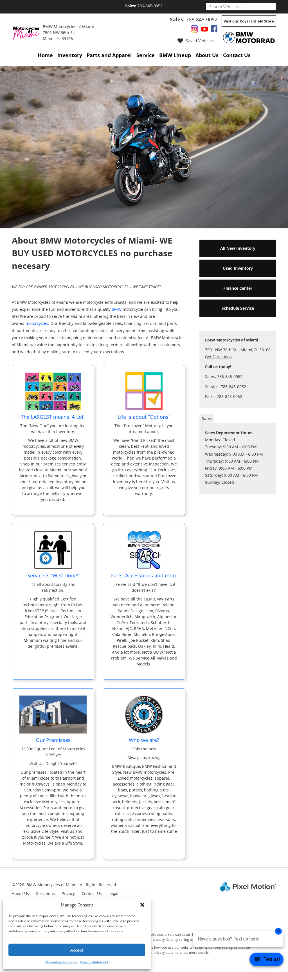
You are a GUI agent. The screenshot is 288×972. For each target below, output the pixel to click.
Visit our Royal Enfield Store (249, 21)
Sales (207, 418)
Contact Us (237, 55)
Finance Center (237, 288)
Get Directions (218, 356)
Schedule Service (238, 308)
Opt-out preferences (61, 962)
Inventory (69, 55)
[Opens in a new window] (194, 30)
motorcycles (37, 323)
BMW (117, 309)
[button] (142, 905)
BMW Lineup (175, 55)
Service (145, 55)
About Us (207, 55)
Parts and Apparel (109, 55)
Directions (45, 893)
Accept (76, 950)
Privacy (68, 893)
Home (45, 55)
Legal (113, 893)
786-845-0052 (144, 5)
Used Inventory (238, 268)
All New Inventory (237, 248)
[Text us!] (266, 960)
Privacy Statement (94, 962)
